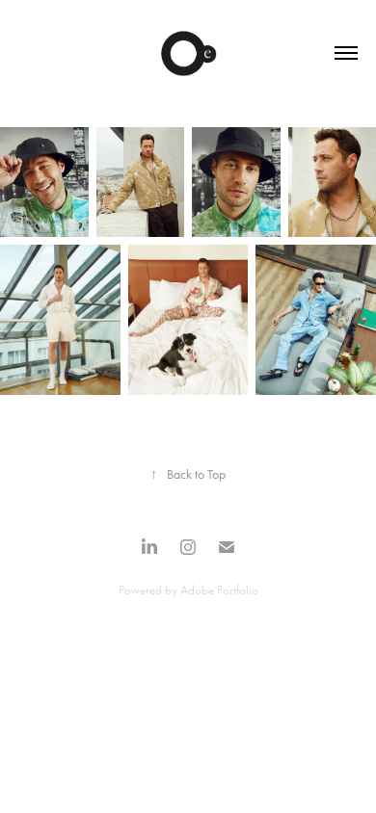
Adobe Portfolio (219, 590)
